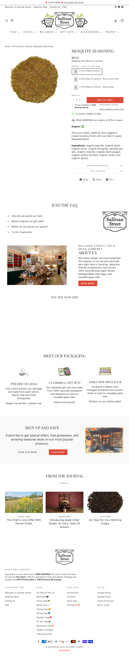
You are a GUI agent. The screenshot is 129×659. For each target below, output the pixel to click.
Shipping (76, 61)
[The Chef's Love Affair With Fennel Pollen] (24, 502)
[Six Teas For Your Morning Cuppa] (105, 502)
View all (64, 483)
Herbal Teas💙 (43, 613)
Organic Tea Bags (45, 630)
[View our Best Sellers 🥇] (12, 20)
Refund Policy (104, 597)
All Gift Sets (72, 592)
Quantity (76, 95)
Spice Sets (72, 601)
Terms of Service (106, 601)
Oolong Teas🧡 (44, 609)
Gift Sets (67, 32)
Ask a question (97, 171)
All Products (18, 46)
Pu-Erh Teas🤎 (44, 621)
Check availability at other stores (111, 109)
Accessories (90, 32)
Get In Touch (103, 605)
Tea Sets (71, 597)
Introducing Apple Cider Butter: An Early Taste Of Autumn (64, 523)
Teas (14, 32)
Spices (28, 32)
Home (8, 46)
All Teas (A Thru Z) (45, 592)
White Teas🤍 (43, 605)
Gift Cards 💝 (73, 605)
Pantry (111, 32)
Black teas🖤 (43, 597)
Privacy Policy (104, 592)
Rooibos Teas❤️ (44, 617)
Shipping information (97, 166)
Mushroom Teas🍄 (45, 626)
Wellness (47, 32)
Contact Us (55, 7)
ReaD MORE (88, 283)
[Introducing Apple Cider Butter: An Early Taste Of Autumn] (64, 502)
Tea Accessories (44, 634)
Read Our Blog (40, 7)
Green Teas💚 (43, 601)
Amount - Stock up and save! (86, 66)
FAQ (64, 7)
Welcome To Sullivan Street (18, 7)
